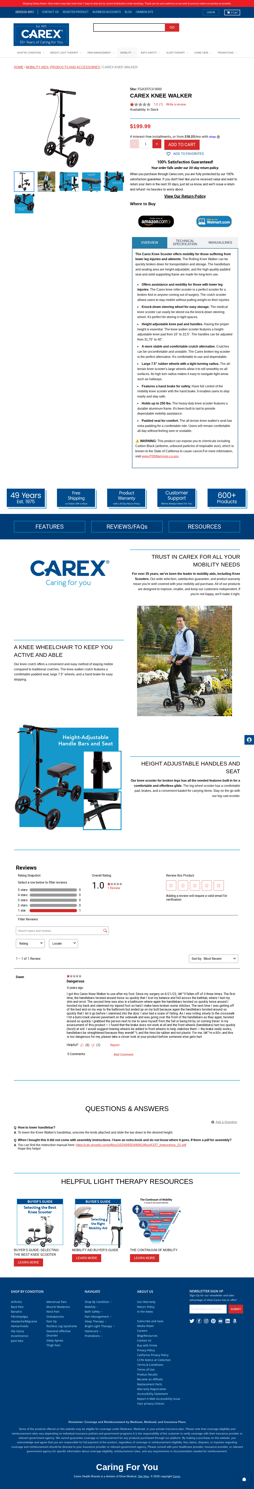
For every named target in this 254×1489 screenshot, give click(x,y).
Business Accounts (107, 12)
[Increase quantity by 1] (156, 143)
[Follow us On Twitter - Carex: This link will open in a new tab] (192, 1321)
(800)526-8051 (24, 12)
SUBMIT (236, 1309)
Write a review (176, 104)
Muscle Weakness (58, 1307)
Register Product (76, 12)
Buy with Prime (147, 1345)
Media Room (145, 1326)
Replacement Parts (149, 1384)
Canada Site (144, 12)
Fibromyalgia (19, 1316)
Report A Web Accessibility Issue (158, 1399)
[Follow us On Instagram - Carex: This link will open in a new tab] (206, 1321)
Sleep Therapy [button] (94, 1321)
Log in (211, 12)
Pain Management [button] (97, 1316)
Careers (142, 1331)
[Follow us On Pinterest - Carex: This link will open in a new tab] (213, 1321)
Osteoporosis (55, 1316)
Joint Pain (17, 1341)
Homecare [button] (91, 1331)
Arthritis (16, 1302)
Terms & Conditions (150, 1365)
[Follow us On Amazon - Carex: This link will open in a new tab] (234, 1321)
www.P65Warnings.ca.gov (160, 456)
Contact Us (50, 12)
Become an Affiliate (150, 1379)
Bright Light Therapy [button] (98, 1326)
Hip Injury (17, 1331)
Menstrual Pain (56, 1302)
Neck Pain (53, 1311)
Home (18, 67)
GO (172, 27)
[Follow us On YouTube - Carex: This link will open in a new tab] (220, 1321)
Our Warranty (146, 1302)
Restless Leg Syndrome (61, 1326)
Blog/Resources (147, 1336)
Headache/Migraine (24, 1321)
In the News (145, 1311)
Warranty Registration (151, 1389)
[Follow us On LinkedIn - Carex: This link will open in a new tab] (227, 1321)
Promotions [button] (92, 1336)
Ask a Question (226, 1122)
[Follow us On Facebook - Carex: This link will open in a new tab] (199, 1321)
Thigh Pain (53, 1345)
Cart (234, 12)
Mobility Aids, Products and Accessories (63, 67)
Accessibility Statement (152, 1394)
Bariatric (16, 1311)
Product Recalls (147, 1374)
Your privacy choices (150, 1403)
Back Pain (17, 1307)
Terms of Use (146, 1369)
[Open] (244, 1479)
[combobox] (129, 27)
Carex (176, 1476)
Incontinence (19, 1336)
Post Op (51, 1321)
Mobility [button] (90, 1307)
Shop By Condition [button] (97, 1302)
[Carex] (41, 35)
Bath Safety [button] (92, 1311)
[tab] (149, 242)
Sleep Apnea (54, 1340)
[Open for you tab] (249, 740)
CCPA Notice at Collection (154, 1360)
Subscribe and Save (150, 1321)
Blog (128, 12)
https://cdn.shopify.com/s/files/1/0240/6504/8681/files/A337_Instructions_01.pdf (131, 1145)
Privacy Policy (146, 1350)
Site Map (143, 1476)
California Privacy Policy (152, 1355)
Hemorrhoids (19, 1326)
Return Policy (146, 1307)
